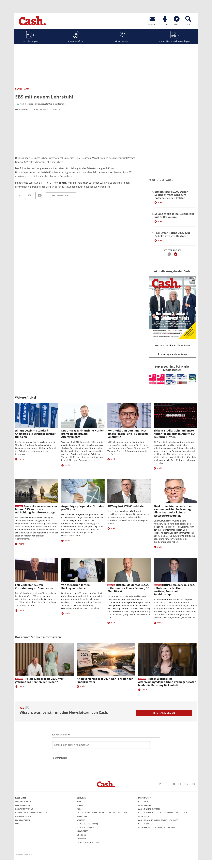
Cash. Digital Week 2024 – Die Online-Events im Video (163, 812)
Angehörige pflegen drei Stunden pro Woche (82, 507)
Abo (79, 801)
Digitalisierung (23, 816)
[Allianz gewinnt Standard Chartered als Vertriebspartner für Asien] (36, 415)
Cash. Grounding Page (88, 842)
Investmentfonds (76, 41)
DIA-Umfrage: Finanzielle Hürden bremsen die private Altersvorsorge (82, 434)
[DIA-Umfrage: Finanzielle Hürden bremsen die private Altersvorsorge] (83, 415)
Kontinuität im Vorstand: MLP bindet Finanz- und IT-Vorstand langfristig (127, 434)
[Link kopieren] (19, 195)
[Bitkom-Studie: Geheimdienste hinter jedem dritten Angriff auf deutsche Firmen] (175, 415)
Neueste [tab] (153, 179)
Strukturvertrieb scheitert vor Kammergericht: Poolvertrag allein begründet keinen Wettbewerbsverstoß (173, 510)
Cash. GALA (143, 816)
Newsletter (82, 831)
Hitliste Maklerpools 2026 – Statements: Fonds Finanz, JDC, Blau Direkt (128, 588)
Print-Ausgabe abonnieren (172, 354)
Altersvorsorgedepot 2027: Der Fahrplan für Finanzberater (105, 680)
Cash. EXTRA (144, 801)
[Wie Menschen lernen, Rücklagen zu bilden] (83, 570)
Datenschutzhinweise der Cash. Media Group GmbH (102, 812)
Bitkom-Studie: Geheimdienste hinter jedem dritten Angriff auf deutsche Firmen (174, 434)
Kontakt (81, 820)
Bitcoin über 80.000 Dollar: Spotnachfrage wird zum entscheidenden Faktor (171, 195)
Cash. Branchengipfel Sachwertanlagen (158, 820)
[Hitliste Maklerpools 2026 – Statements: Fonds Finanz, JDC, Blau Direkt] (129, 570)
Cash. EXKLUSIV (145, 805)
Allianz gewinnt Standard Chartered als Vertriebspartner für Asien (35, 434)
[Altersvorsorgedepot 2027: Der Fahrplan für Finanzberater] (106, 659)
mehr (160, 202)
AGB (79, 809)
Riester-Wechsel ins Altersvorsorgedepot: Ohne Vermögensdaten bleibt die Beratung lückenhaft (167, 682)
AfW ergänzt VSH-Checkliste (125, 506)
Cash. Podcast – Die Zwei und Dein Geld (157, 827)
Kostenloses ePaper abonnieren (172, 345)
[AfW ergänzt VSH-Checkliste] (129, 491)
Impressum (82, 816)
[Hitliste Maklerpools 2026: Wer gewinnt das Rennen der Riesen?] (44, 659)
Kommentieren (60, 195)
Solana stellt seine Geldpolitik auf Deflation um (174, 215)
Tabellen (81, 838)
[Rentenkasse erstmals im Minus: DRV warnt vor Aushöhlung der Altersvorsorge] (36, 491)
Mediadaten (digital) (87, 823)
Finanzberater (122, 41)
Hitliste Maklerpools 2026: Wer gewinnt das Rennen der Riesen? (39, 680)
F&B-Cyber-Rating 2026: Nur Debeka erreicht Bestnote (172, 234)
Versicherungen (30, 41)
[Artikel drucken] (29, 195)
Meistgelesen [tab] (167, 179)
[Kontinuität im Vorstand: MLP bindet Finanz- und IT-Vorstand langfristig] (129, 415)
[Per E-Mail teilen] (39, 195)
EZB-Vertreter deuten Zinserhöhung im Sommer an (34, 586)
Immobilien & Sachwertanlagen (174, 41)
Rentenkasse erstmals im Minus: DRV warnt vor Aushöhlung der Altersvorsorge (36, 509)
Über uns (81, 835)
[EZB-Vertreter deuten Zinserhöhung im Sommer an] (36, 570)
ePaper (80, 805)
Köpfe (18, 823)
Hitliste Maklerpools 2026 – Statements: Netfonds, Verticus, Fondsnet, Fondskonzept (174, 589)
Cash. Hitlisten (145, 823)
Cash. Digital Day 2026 (149, 809)
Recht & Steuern (23, 820)
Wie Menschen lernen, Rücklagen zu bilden (75, 586)
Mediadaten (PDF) (85, 827)
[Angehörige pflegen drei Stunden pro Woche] (83, 491)
